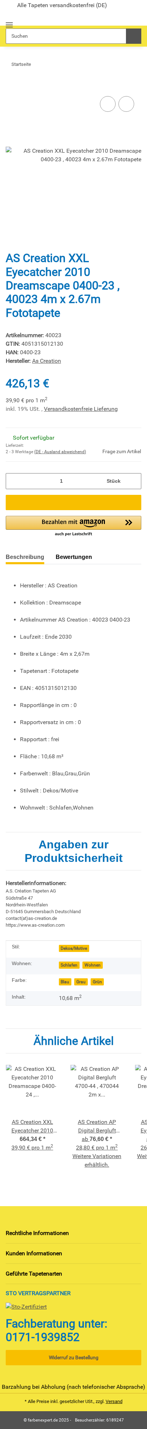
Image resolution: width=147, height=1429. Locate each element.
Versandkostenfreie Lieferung (81, 408)
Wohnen (93, 965)
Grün (97, 981)
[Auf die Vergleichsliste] (108, 104)
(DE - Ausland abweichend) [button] (60, 451)
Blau (65, 981)
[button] (123, 17)
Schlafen (69, 965)
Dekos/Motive (74, 948)
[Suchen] (133, 36)
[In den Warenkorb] (11, 84)
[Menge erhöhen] (133, 481)
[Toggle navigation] (9, 21)
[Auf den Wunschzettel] (126, 104)
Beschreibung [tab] (25, 557)
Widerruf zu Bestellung (73, 1357)
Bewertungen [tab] (74, 557)
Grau (81, 981)
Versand (114, 1401)
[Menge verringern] (13, 481)
